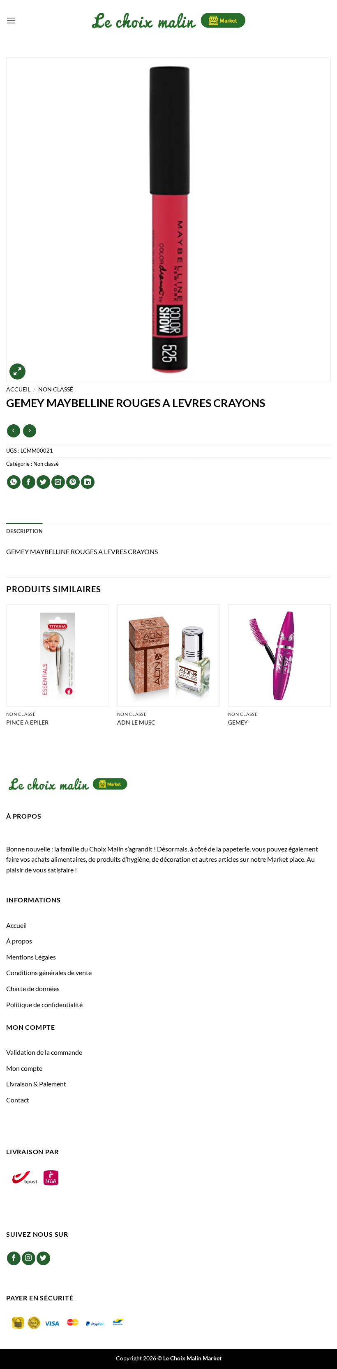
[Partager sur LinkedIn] (88, 482)
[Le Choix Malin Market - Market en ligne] (168, 20)
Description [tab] (24, 531)
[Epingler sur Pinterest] (73, 482)
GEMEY (238, 722)
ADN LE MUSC (136, 722)
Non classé (55, 389)
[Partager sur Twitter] (43, 482)
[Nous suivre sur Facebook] (14, 1258)
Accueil (18, 389)
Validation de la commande (44, 1052)
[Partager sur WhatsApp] (14, 482)
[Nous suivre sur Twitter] (43, 1258)
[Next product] (13, 430)
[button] (11, 20)
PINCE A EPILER (27, 722)
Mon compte (24, 1068)
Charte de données (33, 988)
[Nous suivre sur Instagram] (28, 1258)
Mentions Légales (31, 957)
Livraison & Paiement (36, 1084)
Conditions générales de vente (49, 972)
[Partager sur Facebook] (28, 482)
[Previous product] (29, 430)
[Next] (330, 676)
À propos (19, 941)
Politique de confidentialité (44, 1004)
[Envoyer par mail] (58, 482)
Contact (17, 1100)
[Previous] (6, 676)
